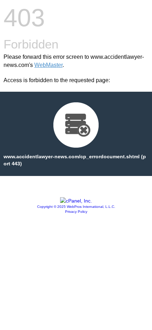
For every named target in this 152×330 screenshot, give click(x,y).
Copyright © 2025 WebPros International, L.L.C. (76, 207)
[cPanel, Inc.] (76, 201)
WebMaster (48, 65)
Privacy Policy (76, 212)
